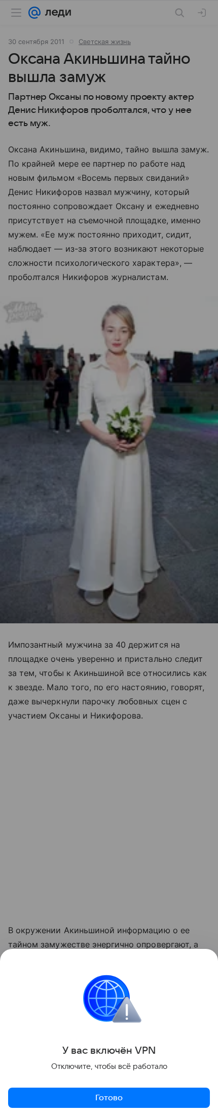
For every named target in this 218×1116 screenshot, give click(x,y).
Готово (109, 1097)
